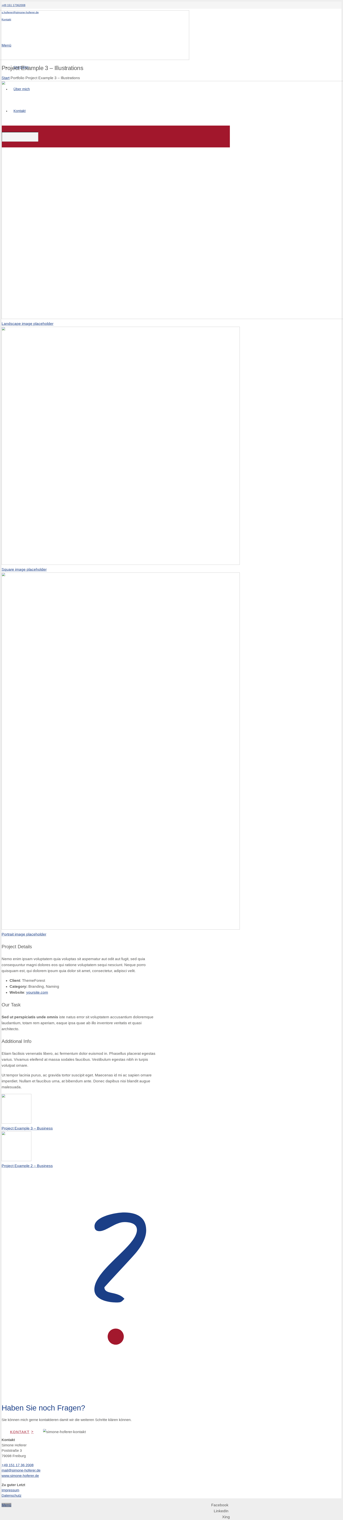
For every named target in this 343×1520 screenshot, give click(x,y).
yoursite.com (37, 992)
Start (6, 78)
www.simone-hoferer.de (20, 1476)
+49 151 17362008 (13, 5)
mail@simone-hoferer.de (21, 1470)
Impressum (10, 1490)
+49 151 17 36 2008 (18, 1465)
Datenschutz (11, 1496)
